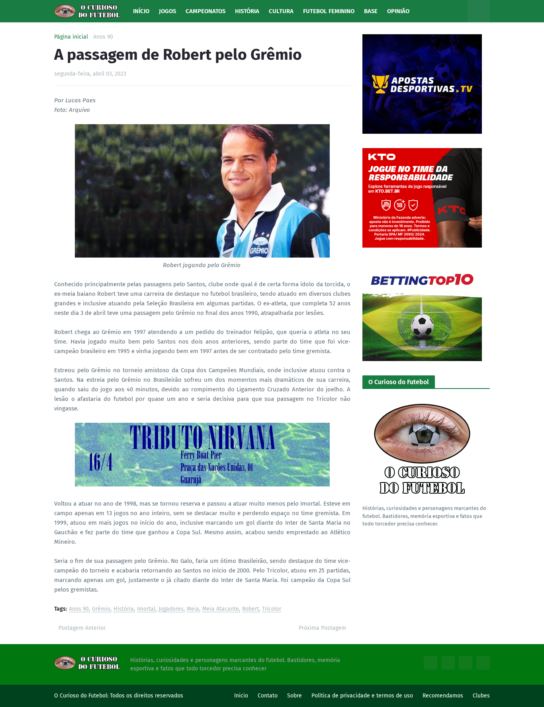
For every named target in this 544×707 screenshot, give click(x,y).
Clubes (481, 695)
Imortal (146, 609)
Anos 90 (103, 37)
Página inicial (71, 37)
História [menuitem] (247, 11)
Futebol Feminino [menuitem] (328, 11)
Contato (268, 695)
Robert (250, 609)
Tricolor (271, 609)
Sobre (294, 695)
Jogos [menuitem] (167, 11)
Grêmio (101, 609)
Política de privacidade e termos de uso (362, 695)
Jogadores (171, 609)
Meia (193, 609)
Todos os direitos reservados (146, 695)
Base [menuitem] (371, 11)
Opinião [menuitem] (398, 11)
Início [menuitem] (141, 11)
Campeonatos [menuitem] (205, 11)
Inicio (241, 695)
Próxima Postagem (322, 628)
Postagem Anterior (82, 628)
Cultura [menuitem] (281, 11)
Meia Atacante (220, 609)
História (123, 609)
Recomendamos (443, 695)
